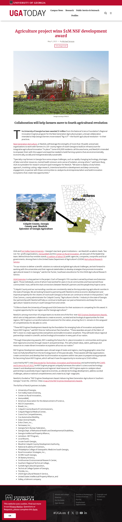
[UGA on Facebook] (69, 513)
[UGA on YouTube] (81, 513)
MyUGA (78, 499)
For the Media (59, 500)
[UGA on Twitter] (73, 513)
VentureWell (44, 254)
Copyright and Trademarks (102, 496)
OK (10, 515)
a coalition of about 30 (56, 256)
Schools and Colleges (62, 494)
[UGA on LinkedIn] (85, 513)
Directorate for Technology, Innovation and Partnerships (57, 363)
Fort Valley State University (32, 251)
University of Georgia (23, 499)
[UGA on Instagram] (77, 513)
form (35, 509)
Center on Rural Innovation (67, 254)
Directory (58, 497)
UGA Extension (19, 279)
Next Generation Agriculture (25, 144)
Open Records (59, 503)
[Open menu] (110, 13)
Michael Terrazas (68, 41)
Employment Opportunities (81, 503)
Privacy (99, 499)
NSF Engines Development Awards (92, 315)
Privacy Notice (16, 506)
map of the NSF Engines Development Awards (63, 381)
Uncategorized (61, 46)
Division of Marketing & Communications (84, 496)
